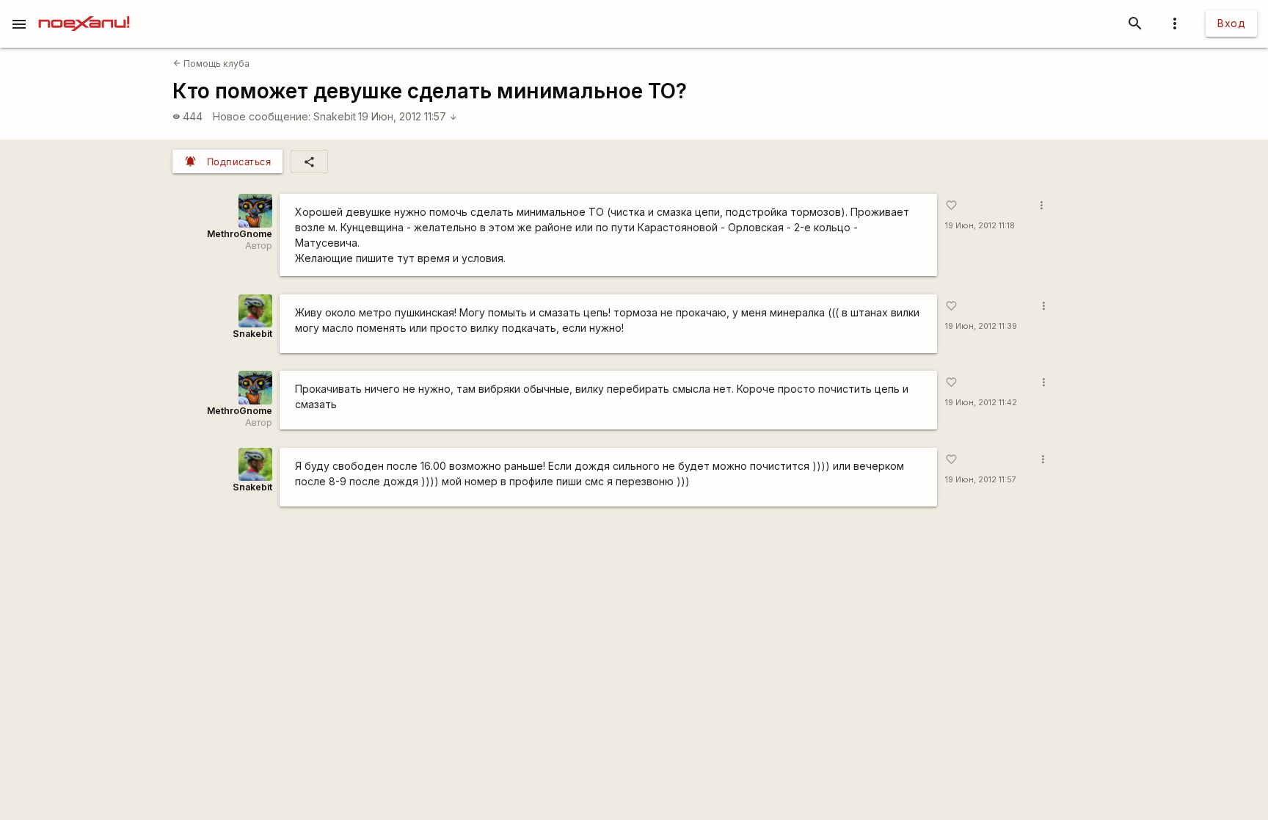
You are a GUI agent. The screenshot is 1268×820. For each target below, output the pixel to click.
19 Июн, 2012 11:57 (407, 116)
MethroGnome (239, 233)
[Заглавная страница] (84, 10)
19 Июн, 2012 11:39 (981, 326)
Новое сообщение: (261, 116)
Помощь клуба (211, 63)
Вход (1231, 23)
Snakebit (334, 116)
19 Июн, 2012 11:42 (981, 402)
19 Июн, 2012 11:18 (980, 226)
